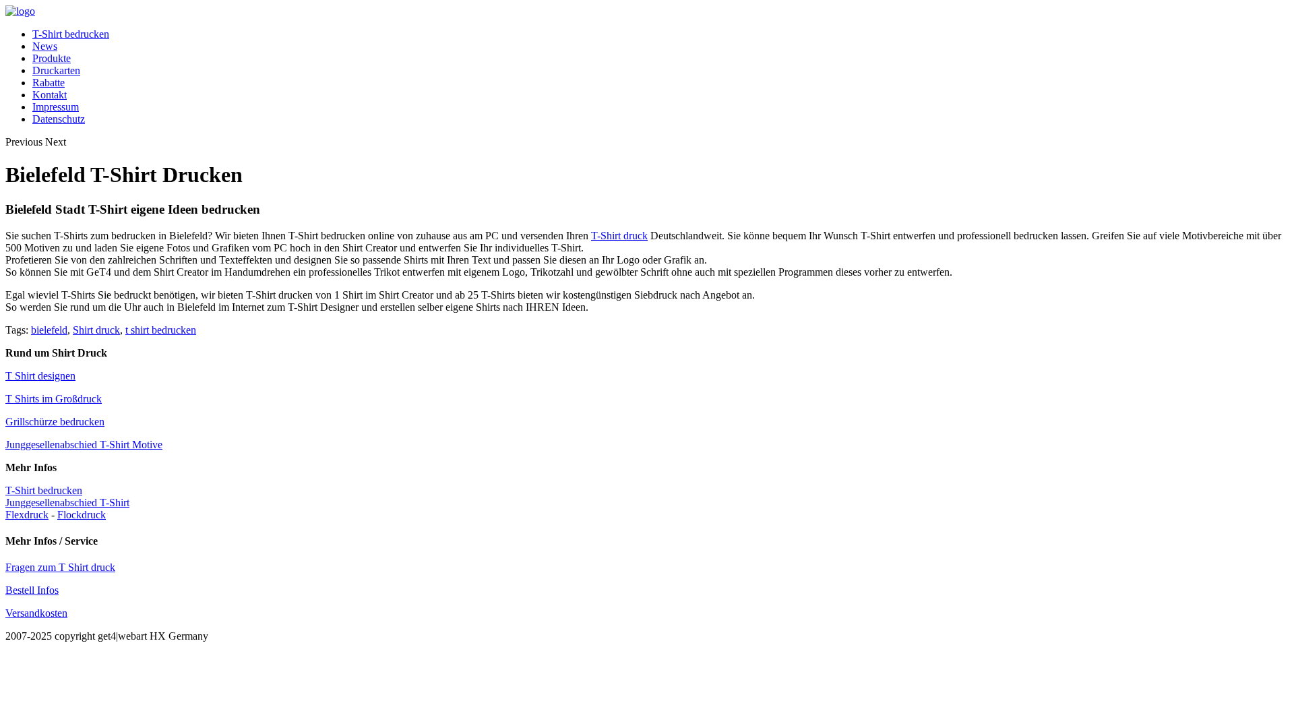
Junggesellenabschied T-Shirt (67, 502)
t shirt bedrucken (160, 330)
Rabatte (48, 82)
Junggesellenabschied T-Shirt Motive (83, 444)
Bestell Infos (32, 590)
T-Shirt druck (619, 235)
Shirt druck (96, 330)
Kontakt (49, 94)
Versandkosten (36, 613)
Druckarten (56, 70)
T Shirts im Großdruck (53, 398)
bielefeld (49, 330)
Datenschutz (58, 119)
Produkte (51, 58)
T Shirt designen (40, 376)
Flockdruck (81, 514)
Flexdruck (27, 514)
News (44, 46)
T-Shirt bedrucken (70, 34)
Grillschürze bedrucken (54, 421)
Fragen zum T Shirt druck (60, 567)
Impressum (55, 107)
